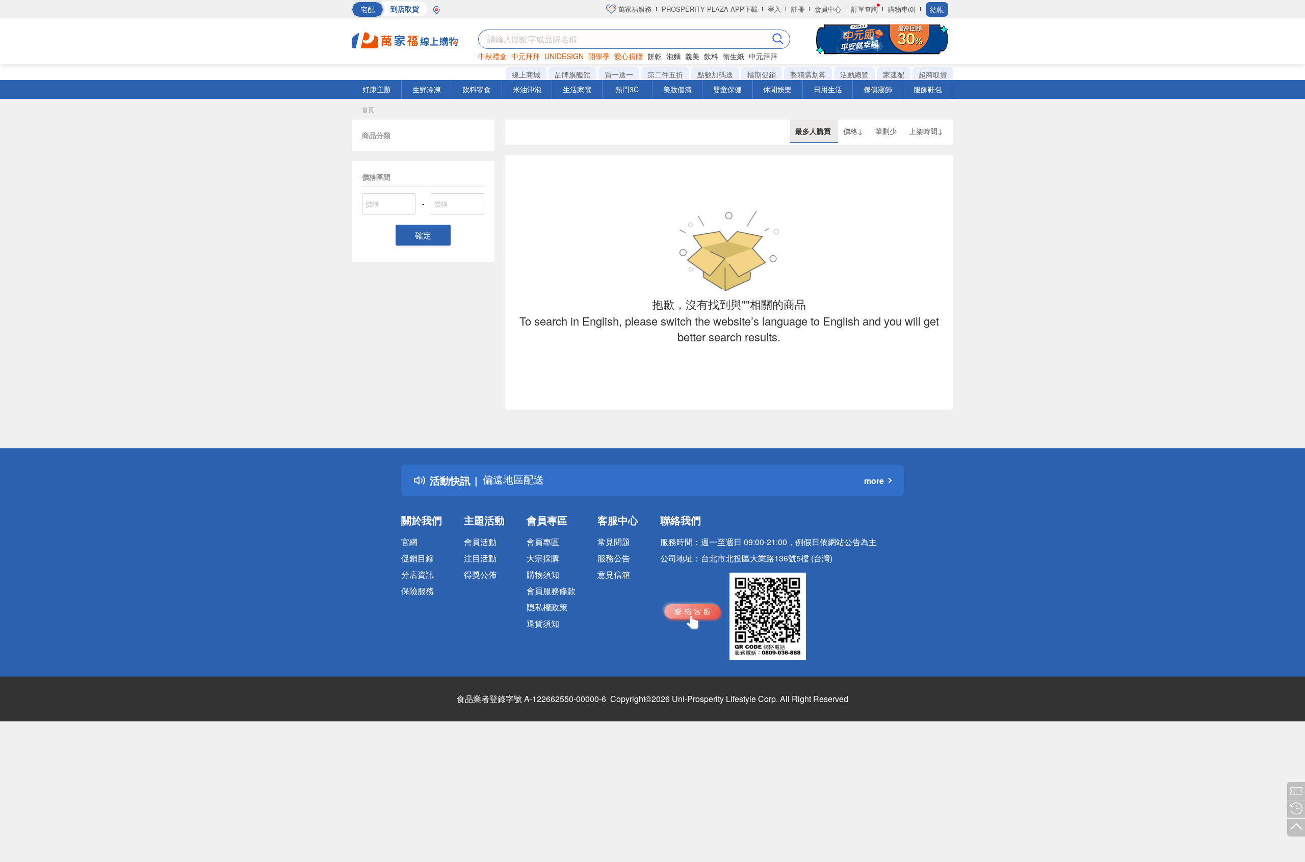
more (874, 481)
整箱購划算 (808, 74)
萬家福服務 (633, 9)
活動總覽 (854, 74)
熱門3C (627, 89)
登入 (774, 9)
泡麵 (673, 56)
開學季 (599, 56)
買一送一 (619, 74)
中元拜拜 (525, 56)
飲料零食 (476, 89)
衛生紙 (733, 56)
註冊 (797, 9)
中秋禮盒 (492, 56)
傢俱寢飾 (878, 89)
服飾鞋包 (928, 89)
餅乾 (654, 56)
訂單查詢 (864, 9)
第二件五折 (665, 74)
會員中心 (828, 9)
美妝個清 (677, 89)
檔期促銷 (761, 74)
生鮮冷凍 (426, 89)
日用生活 (828, 89)
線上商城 (526, 74)
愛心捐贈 (628, 56)
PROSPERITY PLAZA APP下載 (710, 9)
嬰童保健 (727, 89)
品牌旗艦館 (572, 74)
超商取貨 (933, 74)
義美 (692, 56)
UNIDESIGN (564, 56)
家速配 (893, 74)
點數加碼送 (715, 74)
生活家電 (577, 89)
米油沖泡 (527, 89)
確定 (423, 235)
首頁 (368, 109)
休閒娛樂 (777, 89)
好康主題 (376, 89)
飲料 (711, 56)
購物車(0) (902, 9)
